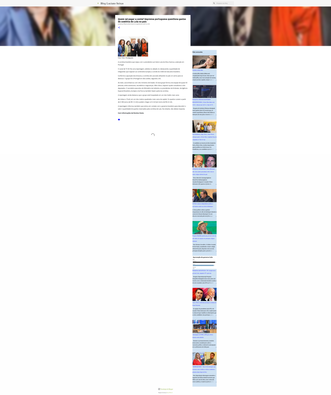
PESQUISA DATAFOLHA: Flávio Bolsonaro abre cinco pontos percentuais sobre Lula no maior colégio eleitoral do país (203, 171)
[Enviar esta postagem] (119, 120)
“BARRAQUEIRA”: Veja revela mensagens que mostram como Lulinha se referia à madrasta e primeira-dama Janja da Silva (204, 369)
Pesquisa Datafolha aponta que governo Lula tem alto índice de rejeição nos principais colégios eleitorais (204, 238)
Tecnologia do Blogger (166, 389)
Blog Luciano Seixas (112, 3)
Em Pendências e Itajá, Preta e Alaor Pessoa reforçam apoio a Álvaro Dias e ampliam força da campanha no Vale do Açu (204, 136)
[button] (119, 27)
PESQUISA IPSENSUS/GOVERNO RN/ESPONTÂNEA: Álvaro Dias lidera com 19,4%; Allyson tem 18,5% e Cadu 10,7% (203, 102)
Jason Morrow (170, 392)
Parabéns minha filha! (197, 70)
